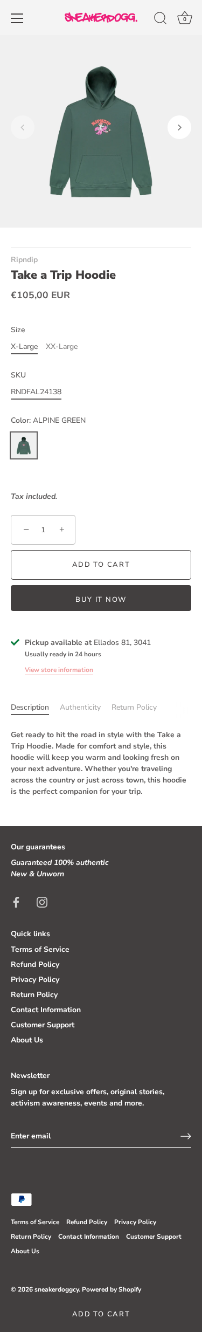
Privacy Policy (35, 979)
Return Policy (134, 707)
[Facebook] (16, 901)
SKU (18, 375)
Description (30, 707)
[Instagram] (42, 901)
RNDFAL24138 (36, 392)
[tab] (35, 707)
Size (18, 330)
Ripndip (24, 260)
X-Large (24, 347)
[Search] (160, 20)
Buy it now (101, 600)
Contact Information (46, 1010)
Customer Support (42, 1025)
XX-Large (62, 347)
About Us (27, 1040)
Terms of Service (40, 949)
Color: (48, 420)
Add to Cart (101, 1314)
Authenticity (80, 707)
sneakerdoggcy (56, 1289)
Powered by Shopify (111, 1289)
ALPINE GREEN (24, 445)
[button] (22, 127)
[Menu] (17, 18)
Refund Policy (35, 964)
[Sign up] (185, 1136)
